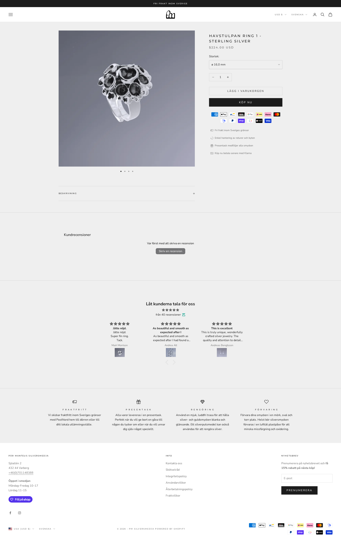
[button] (167, 362)
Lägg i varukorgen (245, 91)
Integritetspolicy (176, 476)
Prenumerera (299, 490)
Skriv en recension (170, 251)
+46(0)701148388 (21, 473)
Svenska (297, 14)
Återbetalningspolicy (179, 489)
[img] (170, 310)
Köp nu (245, 102)
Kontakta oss (174, 463)
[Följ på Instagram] (19, 513)
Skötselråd (173, 470)
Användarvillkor (176, 483)
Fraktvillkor (173, 496)
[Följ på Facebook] (10, 513)
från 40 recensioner (168, 315)
